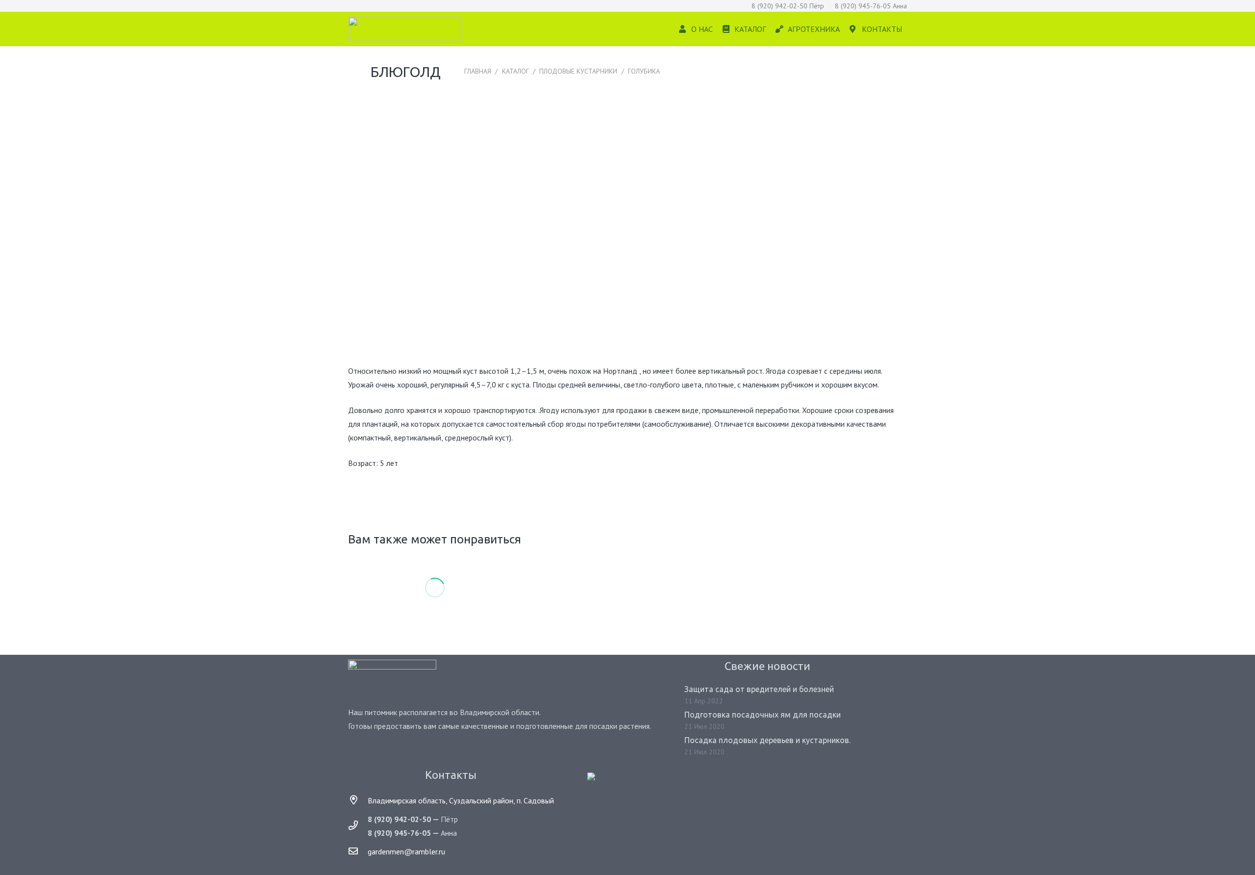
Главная (477, 71)
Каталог (515, 71)
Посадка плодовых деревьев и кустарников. (767, 740)
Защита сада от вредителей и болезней (759, 689)
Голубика (644, 71)
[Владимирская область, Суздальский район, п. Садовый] (358, 800)
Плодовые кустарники (578, 71)
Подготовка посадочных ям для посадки (762, 714)
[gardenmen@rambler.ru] (358, 851)
